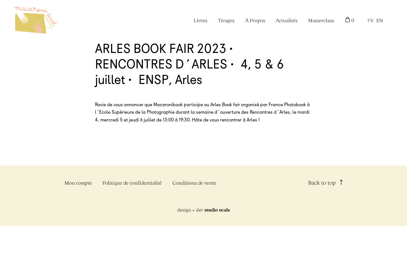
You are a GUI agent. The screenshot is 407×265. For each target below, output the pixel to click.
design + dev (203, 210)
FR (370, 20)
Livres (200, 20)
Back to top (322, 182)
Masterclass (321, 20)
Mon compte (78, 183)
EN (379, 20)
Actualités (287, 20)
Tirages (226, 20)
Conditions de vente (194, 183)
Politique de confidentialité (132, 183)
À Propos (255, 20)
